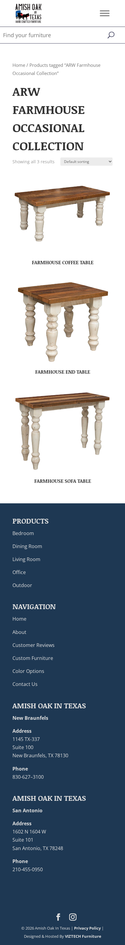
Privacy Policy (87, 928)
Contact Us (25, 684)
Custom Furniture (32, 658)
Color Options (28, 671)
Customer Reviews (33, 645)
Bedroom (23, 533)
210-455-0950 (27, 869)
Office (19, 572)
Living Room (26, 559)
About (19, 632)
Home (18, 65)
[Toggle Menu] (105, 13)
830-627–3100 (28, 777)
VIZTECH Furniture (83, 936)
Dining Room (27, 546)
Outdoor (22, 585)
